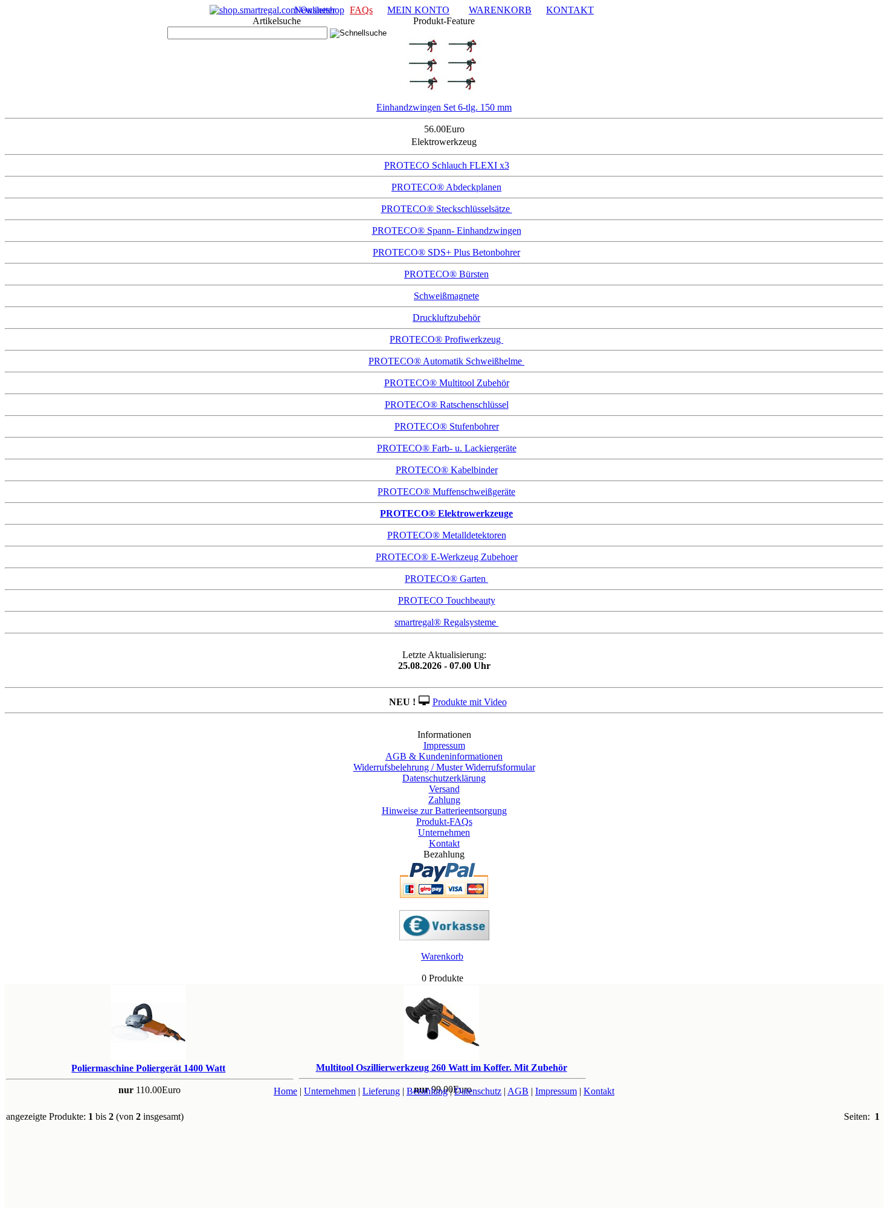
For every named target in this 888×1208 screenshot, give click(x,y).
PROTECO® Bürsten (446, 274)
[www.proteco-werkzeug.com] (277, 10)
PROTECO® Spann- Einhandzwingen (446, 230)
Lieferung (381, 1091)
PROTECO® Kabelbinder (447, 470)
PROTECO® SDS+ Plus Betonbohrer (446, 252)
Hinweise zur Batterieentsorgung (444, 811)
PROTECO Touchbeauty (446, 600)
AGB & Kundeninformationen (444, 756)
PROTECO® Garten (446, 578)
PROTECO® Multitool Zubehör (446, 383)
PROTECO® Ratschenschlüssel (447, 404)
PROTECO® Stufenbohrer (446, 426)
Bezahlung (427, 1091)
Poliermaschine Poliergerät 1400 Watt (148, 1068)
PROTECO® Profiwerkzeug (446, 339)
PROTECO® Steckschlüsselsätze (446, 209)
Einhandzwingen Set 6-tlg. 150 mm (444, 107)
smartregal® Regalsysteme (446, 622)
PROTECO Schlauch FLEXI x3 (446, 165)
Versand (444, 789)
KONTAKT (570, 10)
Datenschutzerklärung (444, 778)
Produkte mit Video (470, 702)
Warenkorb (442, 956)
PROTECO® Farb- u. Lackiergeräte (446, 448)
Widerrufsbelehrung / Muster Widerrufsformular (444, 767)
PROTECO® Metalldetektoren (446, 535)
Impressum (444, 745)
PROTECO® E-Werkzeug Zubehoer (447, 557)
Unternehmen (444, 832)
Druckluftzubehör (446, 317)
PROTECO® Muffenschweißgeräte (446, 491)
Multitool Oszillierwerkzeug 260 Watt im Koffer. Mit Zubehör (441, 1067)
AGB (518, 1091)
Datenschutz (477, 1091)
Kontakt (444, 843)
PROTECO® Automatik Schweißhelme (446, 361)
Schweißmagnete (446, 296)
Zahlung (444, 800)
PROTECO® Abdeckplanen (446, 187)
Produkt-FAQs (444, 821)
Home (285, 1091)
